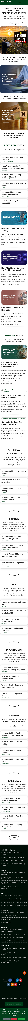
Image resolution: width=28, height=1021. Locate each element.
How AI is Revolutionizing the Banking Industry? (12, 269)
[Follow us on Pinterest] (20, 980)
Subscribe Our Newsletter (14, 1004)
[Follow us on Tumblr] (8, 984)
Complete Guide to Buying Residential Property (11, 176)
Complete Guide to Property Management (11, 826)
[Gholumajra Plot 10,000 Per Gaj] (14, 53)
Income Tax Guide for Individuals (12, 896)
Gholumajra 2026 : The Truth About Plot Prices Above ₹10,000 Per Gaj (13, 59)
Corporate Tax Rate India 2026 (11, 899)
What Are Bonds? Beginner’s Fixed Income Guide (12, 686)
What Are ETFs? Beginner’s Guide (11, 695)
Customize (7, 1019)
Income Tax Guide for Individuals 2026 (13, 603)
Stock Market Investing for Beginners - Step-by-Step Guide (13, 167)
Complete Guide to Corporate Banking (12, 743)
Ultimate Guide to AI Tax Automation (10, 481)
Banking (4, 927)
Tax (2, 893)
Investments (5, 910)
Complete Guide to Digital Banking (11, 751)
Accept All (21, 1019)
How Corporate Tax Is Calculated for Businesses (14, 97)
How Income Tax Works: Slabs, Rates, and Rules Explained (14, 135)
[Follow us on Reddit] (24, 973)
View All (14, 510)
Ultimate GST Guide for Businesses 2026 (10, 621)
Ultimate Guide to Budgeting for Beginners (13, 564)
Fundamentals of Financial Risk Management (13, 396)
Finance (3, 870)
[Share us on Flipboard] (15, 984)
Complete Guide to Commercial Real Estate (13, 808)
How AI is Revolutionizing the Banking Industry (13, 864)
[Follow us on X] (13, 980)
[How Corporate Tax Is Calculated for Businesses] (14, 92)
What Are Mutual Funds (9, 916)
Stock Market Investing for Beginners (13, 912)
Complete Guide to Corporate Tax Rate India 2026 (13, 612)
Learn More (14, 1015)
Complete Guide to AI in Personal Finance (13, 184)
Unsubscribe (9, 1008)
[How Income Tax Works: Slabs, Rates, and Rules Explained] (14, 129)
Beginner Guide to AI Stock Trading (13, 229)
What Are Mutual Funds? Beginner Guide (10, 677)
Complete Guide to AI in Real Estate (12, 309)
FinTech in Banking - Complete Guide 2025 (12, 202)
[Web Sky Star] (6, 2)
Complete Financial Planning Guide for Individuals (12, 555)
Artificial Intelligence (8, 850)
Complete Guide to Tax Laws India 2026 (12, 158)
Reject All (14, 1019)
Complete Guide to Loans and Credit (12, 760)
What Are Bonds (7, 919)
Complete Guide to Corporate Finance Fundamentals (9, 364)
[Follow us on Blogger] (12, 984)
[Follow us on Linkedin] (17, 980)
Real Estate (5, 945)
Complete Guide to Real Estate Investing (12, 423)
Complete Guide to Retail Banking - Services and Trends (12, 734)
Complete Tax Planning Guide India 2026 (12, 629)
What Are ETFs (6, 922)
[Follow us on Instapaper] (19, 984)
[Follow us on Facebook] (10, 980)
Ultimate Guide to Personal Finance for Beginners (11, 193)
